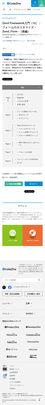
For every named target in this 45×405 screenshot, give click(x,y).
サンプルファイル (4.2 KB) (24, 54)
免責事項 (12, 375)
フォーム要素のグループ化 (26, 111)
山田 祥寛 (5, 41)
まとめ (19, 162)
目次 (22, 87)
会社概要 (12, 379)
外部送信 (12, 388)
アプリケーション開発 (22, 9)
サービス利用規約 (15, 382)
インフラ (36, 9)
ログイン (35, 184)
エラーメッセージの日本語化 (27, 159)
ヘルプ (12, 366)
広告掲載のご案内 (33, 294)
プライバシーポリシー (16, 385)
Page (8, 115)
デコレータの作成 (25, 152)
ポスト (8, 79)
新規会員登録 (14, 184)
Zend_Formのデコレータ (26, 125)
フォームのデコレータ (27, 128)
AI (10, 9)
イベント (6, 313)
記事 (28, 303)
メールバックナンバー (21, 287)
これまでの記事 (22, 101)
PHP (4, 48)
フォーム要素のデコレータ (28, 132)
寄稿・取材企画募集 (12, 294)
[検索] (4, 9)
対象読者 (20, 97)
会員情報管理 (14, 372)
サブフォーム (23, 118)
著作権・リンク (14, 369)
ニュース (6, 303)
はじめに (20, 94)
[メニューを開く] (3, 3)
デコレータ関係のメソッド (28, 135)
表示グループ (23, 115)
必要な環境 (21, 104)
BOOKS (29, 313)
